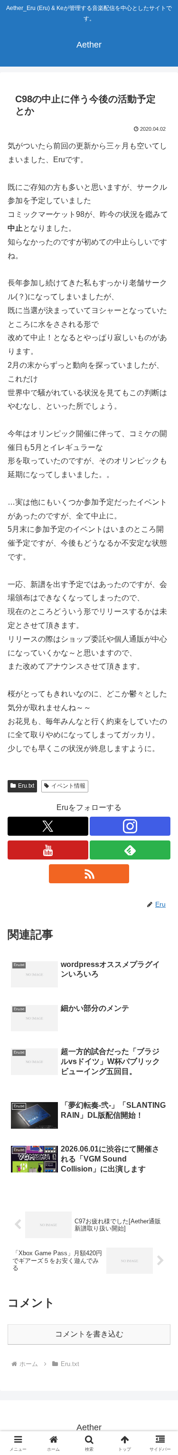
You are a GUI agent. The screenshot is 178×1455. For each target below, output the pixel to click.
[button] (159, 1241)
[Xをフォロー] (48, 826)
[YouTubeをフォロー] (48, 849)
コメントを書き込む (89, 1334)
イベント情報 (68, 785)
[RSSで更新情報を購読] (89, 873)
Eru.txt (26, 785)
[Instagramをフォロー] (130, 826)
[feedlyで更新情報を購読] (130, 849)
